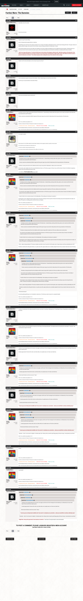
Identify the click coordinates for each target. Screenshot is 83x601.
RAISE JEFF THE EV (40, 125)
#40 (76, 489)
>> (29, 156)
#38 (76, 446)
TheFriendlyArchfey (27, 177)
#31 (76, 250)
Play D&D (14, 5)
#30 (76, 212)
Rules (21, 5)
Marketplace (45, 5)
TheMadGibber (26, 156)
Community (36, 5)
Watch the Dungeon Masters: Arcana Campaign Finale (38, 1)
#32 (76, 306)
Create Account (76, 5)
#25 (76, 92)
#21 (76, 20)
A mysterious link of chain (23, 125)
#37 (76, 409)
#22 (76, 37)
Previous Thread (10, 538)
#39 (76, 467)
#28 (76, 153)
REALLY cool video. (51, 125)
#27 (76, 131)
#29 (76, 174)
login (41, 525)
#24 (76, 75)
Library (28, 5)
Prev (7, 17)
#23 (76, 58)
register (50, 525)
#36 (76, 387)
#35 (76, 362)
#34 (76, 345)
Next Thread (74, 538)
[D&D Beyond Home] (5, 5)
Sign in (69, 5)
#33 (76, 324)
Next (18, 17)
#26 (76, 110)
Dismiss (56, 1)
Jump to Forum (41, 538)
